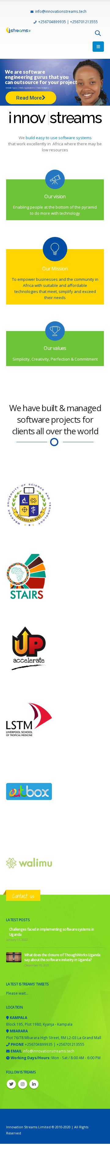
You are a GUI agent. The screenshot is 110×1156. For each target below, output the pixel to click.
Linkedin (33, 1084)
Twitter (11, 1084)
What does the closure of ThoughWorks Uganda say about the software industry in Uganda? (62, 957)
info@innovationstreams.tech (60, 11)
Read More (29, 98)
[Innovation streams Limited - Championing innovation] (18, 29)
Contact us (23, 895)
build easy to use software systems (58, 137)
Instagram (22, 1084)
